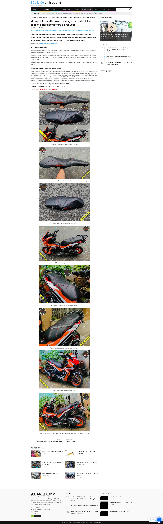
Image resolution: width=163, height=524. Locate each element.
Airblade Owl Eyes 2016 (116, 497)
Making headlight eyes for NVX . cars (119, 511)
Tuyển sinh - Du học (67, 9)
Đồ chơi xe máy (43, 17)
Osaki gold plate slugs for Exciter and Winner (50, 441)
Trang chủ (34, 9)
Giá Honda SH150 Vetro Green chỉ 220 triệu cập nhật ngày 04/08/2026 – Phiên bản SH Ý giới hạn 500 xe (77, 13)
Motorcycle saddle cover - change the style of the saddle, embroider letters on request (72, 17)
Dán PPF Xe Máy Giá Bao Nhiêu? (50, 473)
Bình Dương (46, 2)
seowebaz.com (97, 522)
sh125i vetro (34, 513)
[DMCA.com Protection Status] (36, 516)
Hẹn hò (103, 9)
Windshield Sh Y (70, 441)
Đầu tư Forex (111, 9)
